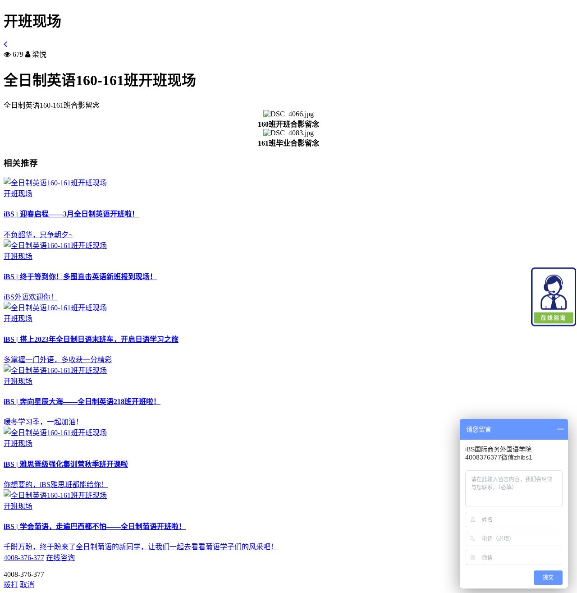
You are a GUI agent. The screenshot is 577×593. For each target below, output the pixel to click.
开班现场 (18, 194)
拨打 (11, 584)
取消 (27, 584)
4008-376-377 (24, 557)
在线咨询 (60, 557)
